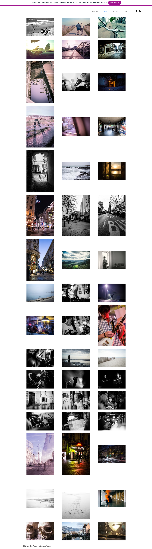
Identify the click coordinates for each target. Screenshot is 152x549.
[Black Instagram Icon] (140, 11)
